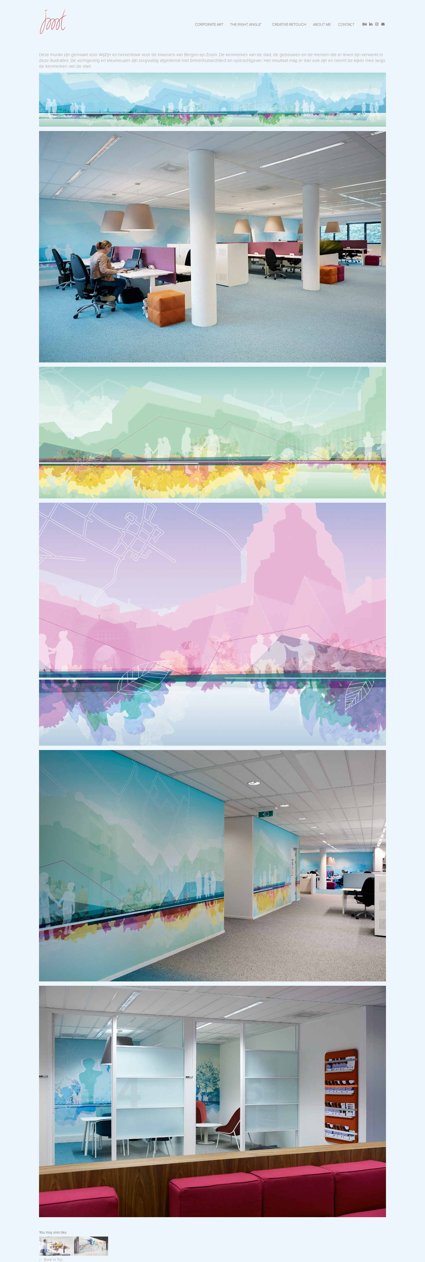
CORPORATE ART (209, 24)
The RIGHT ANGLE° (246, 24)
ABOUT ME (322, 24)
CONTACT (346, 24)
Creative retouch (289, 24)
